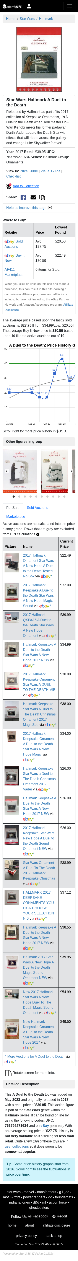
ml (44, 1202)
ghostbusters (39, 1207)
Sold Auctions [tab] (37, 508)
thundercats (64, 1197)
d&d (36, 1202)
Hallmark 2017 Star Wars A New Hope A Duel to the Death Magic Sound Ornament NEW (38, 967)
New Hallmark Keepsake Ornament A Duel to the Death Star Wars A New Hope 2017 (39, 1032)
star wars (14, 1192)
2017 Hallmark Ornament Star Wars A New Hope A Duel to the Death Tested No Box (38, 566)
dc (50, 1197)
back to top (54, 1236)
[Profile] (29, 6)
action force (58, 1202)
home (12, 1225)
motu (7, 1197)
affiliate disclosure (56, 1225)
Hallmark (46, 19)
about (29, 1225)
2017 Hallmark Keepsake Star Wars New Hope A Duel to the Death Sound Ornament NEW (38, 838)
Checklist (13, 176)
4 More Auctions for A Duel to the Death (35, 1056)
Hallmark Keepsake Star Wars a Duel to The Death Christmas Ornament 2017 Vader (39, 779)
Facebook (40, 1216)
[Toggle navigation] (69, 6)
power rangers (34, 1197)
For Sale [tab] (13, 508)
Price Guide (29, 171)
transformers (46, 1192)
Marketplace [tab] (15, 516)
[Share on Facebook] (23, 197)
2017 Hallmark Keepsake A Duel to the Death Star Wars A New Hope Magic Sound (38, 595)
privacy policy (26, 1236)
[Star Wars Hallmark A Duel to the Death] (39, 59)
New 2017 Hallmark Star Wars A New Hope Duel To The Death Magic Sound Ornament (38, 1002)
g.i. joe (64, 1192)
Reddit (62, 1216)
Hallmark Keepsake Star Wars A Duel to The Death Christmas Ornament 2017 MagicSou (39, 714)
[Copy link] (42, 197)
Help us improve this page (26, 208)
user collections (17, 1146)
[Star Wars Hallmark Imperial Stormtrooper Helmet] (54, 471)
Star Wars (27, 19)
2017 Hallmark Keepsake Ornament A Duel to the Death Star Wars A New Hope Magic (39, 744)
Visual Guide (50, 171)
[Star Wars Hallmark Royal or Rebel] (20, 471)
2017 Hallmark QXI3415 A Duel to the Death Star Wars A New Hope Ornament (38, 625)
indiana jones (19, 1202)
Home (10, 19)
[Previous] (7, 471)
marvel (29, 1192)
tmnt (17, 1197)
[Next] (71, 471)
